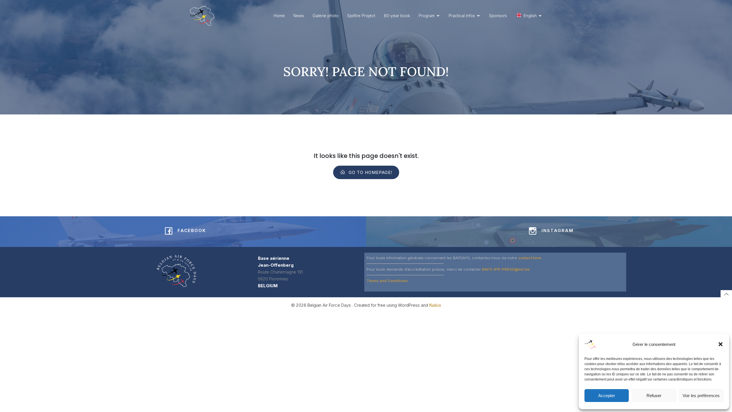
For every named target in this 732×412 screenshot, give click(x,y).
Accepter (606, 395)
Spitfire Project (361, 15)
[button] (720, 344)
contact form (529, 257)
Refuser (654, 395)
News (298, 15)
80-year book (397, 15)
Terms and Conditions (387, 280)
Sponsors (498, 15)
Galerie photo (326, 15)
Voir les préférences (701, 395)
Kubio (435, 305)
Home (279, 15)
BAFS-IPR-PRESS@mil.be (506, 269)
